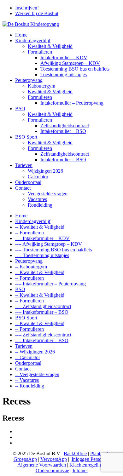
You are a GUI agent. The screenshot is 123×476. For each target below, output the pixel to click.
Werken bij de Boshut (36, 13)
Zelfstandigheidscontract (64, 125)
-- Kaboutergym (31, 266)
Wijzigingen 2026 (45, 171)
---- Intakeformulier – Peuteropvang (50, 283)
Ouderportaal (28, 182)
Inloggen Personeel (91, 459)
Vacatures (37, 199)
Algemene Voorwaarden (41, 464)
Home (21, 34)
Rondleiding (40, 205)
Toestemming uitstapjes (63, 74)
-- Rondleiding (29, 385)
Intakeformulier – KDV (63, 57)
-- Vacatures (27, 380)
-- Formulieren (29, 232)
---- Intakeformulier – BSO (41, 312)
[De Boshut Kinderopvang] (31, 24)
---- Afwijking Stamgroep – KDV (48, 244)
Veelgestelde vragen (47, 193)
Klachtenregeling (86, 464)
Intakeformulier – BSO (63, 131)
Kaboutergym (41, 86)
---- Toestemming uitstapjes (42, 255)
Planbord (99, 453)
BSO (20, 108)
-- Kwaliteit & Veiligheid (39, 227)
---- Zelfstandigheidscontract (43, 306)
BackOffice (75, 453)
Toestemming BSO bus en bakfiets (74, 69)
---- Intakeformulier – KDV (42, 238)
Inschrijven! (27, 7)
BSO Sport (26, 137)
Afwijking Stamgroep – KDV (70, 63)
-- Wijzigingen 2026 (35, 351)
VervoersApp (53, 459)
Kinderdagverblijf (32, 40)
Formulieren (40, 51)
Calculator (38, 176)
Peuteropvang (29, 80)
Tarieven (23, 165)
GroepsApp (25, 459)
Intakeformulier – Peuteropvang (71, 103)
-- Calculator (27, 357)
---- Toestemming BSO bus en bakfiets (53, 249)
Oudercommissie (52, 470)
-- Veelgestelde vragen (37, 374)
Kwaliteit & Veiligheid (50, 46)
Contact (23, 188)
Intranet (80, 470)
